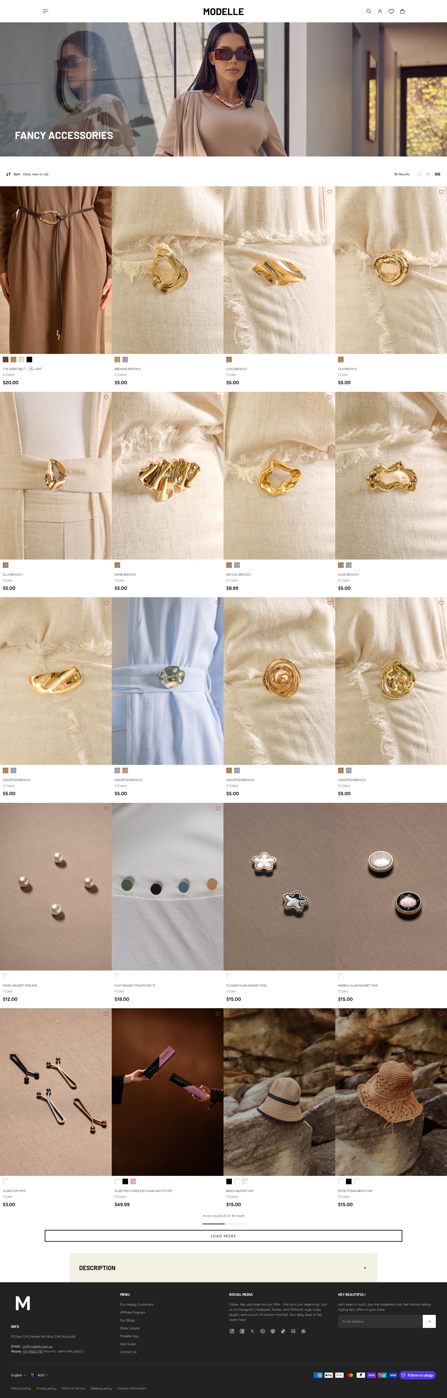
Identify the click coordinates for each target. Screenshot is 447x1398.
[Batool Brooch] (279, 476)
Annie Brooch (125, 574)
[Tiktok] (283, 1331)
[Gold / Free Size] (117, 359)
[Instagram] (232, 1331)
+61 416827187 (33, 1351)
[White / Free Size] (117, 1181)
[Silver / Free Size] (125, 359)
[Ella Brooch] (56, 476)
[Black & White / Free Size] (229, 976)
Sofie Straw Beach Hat (355, 1191)
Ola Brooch (347, 369)
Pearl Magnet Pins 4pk (20, 985)
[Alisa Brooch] (391, 476)
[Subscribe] (429, 1321)
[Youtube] (262, 1331)
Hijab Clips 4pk (14, 1191)
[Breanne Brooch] (168, 270)
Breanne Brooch (128, 369)
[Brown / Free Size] (5, 359)
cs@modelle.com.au (38, 1346)
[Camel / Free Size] (237, 1181)
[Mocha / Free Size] (13, 359)
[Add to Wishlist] (106, 191)
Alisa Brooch (348, 574)
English (16, 1375)
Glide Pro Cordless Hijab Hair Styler (143, 1191)
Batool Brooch (238, 574)
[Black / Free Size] (29, 359)
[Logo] (223, 11)
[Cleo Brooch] (279, 270)
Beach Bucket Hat (240, 1191)
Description (97, 1267)
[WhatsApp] (303, 1331)
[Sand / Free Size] (356, 1181)
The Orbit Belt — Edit (22, 368)
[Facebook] (242, 1331)
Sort (31, 174)
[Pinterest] (273, 1331)
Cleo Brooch (236, 369)
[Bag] (402, 11)
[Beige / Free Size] (21, 359)
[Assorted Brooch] (56, 681)
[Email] (293, 1331)
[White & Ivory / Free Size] (5, 976)
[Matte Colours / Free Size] (117, 976)
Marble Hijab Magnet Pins (358, 985)
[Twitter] (252, 1331)
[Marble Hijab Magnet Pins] (391, 886)
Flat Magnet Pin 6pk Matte (135, 985)
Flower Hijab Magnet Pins (246, 985)
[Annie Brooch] (168, 476)
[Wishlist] (391, 11)
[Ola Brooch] (391, 270)
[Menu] (44, 11)
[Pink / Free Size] (133, 1181)
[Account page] (380, 11)
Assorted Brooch (17, 780)
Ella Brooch (13, 574)
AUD (41, 1375)
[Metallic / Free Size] (5, 1181)
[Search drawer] (368, 11)
